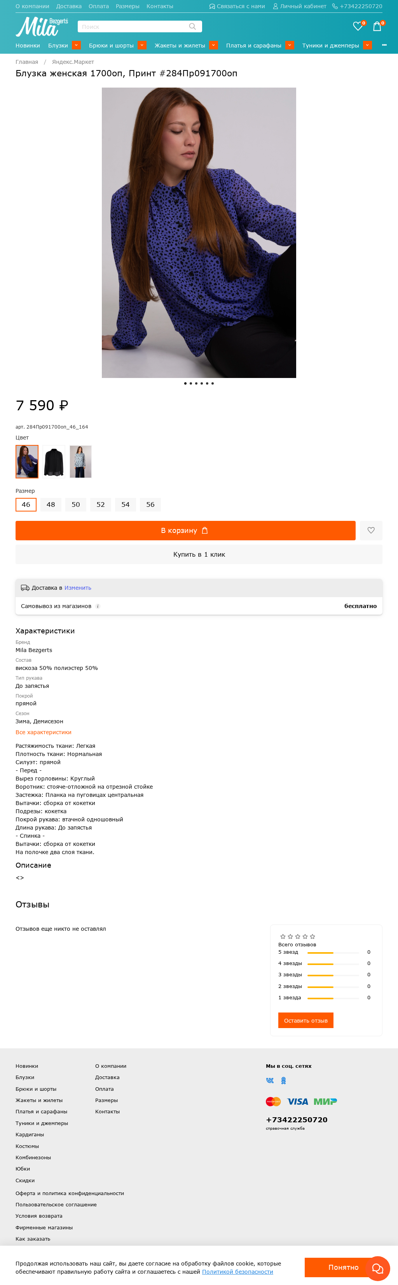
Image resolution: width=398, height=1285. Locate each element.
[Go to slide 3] (196, 383)
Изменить (78, 587)
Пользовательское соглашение (56, 1204)
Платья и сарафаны (253, 45)
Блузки (58, 45)
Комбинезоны (33, 1157)
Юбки (23, 1168)
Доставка (69, 6)
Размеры (128, 6)
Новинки (28, 45)
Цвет (22, 437)
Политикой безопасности (237, 1271)
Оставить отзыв (306, 1020)
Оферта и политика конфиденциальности (70, 1193)
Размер (25, 491)
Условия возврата (39, 1216)
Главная (27, 61)
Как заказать (33, 1239)
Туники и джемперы (330, 45)
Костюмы (27, 1146)
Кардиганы (30, 1134)
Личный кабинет (303, 6)
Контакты (160, 6)
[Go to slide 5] (207, 383)
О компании (32, 6)
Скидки (25, 1180)
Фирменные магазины (44, 1227)
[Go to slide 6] (212, 383)
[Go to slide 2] (191, 383)
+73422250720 (361, 6)
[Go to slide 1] (185, 383)
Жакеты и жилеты (180, 45)
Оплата (99, 6)
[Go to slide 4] (202, 383)
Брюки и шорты (111, 45)
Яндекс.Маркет (73, 61)
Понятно (343, 1267)
